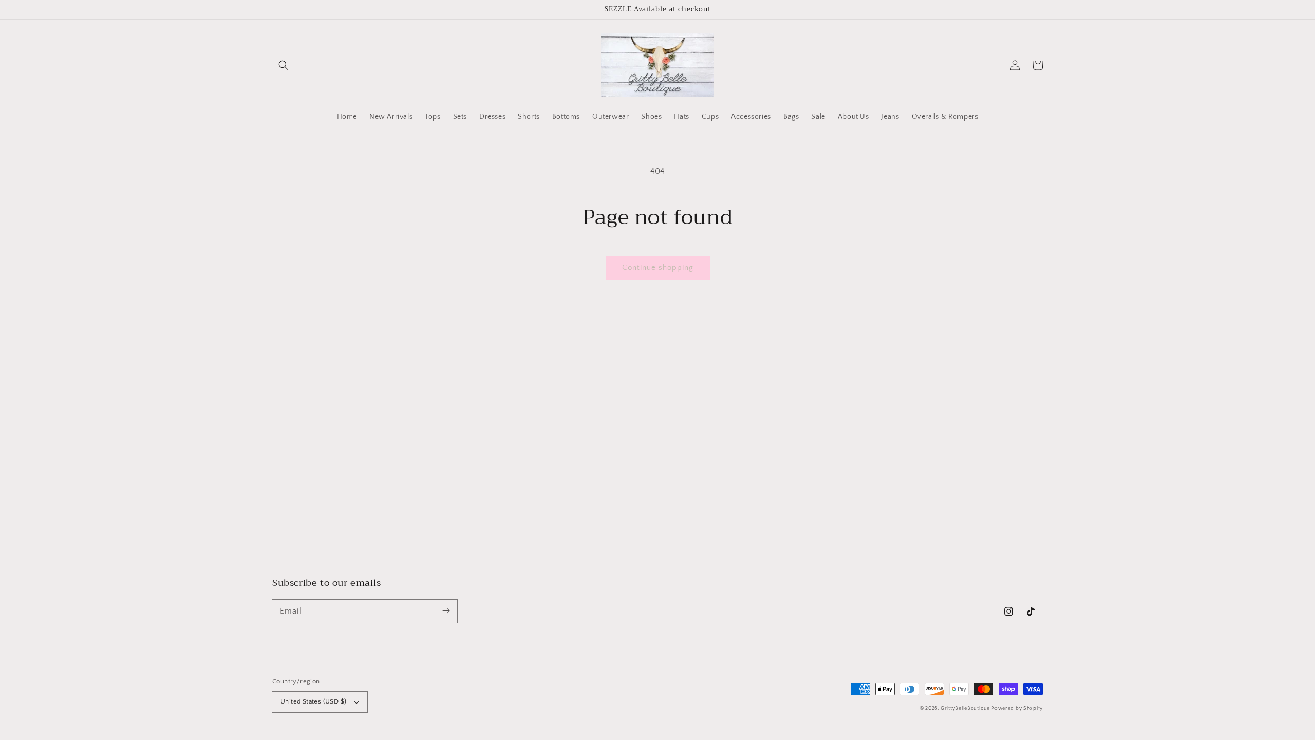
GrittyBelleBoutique (965, 708)
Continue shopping (657, 267)
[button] (283, 65)
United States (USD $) (313, 701)
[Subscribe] (446, 611)
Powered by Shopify (1017, 708)
